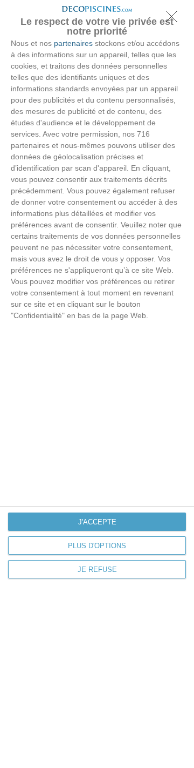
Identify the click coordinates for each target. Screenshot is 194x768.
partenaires (73, 43)
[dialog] (97, 384)
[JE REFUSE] (174, 19)
